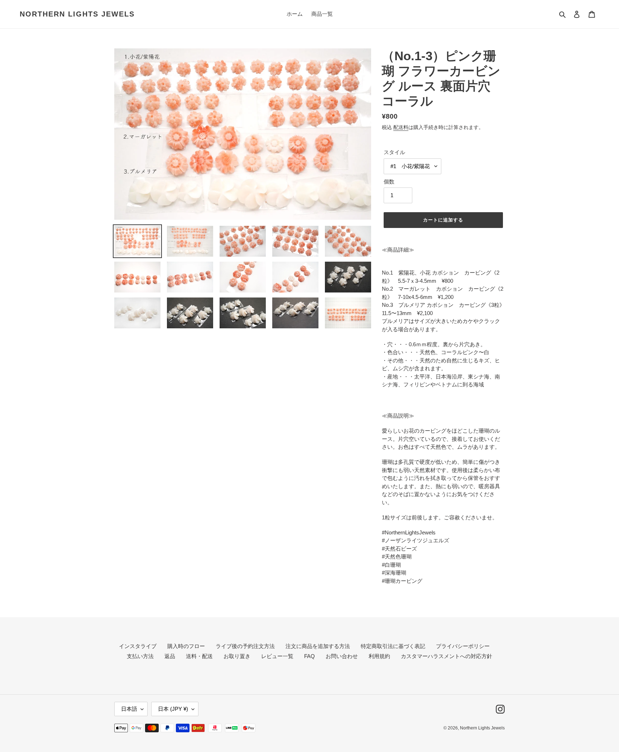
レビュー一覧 (277, 656)
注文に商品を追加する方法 (317, 646)
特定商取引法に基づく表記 (393, 646)
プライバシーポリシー (463, 646)
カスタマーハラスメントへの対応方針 (446, 656)
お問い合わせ (342, 656)
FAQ (309, 656)
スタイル (394, 152)
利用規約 (379, 656)
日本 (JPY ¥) (173, 709)
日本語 (129, 709)
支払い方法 (140, 656)
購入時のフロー (186, 646)
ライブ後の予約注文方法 (245, 646)
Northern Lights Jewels (77, 14)
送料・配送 (199, 656)
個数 (389, 182)
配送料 (400, 127)
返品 (169, 656)
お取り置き (237, 656)
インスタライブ (138, 646)
